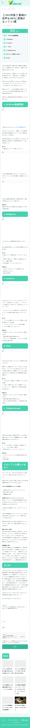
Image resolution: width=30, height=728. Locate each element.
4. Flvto (7, 46)
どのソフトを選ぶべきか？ (12, 54)
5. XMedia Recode (10, 50)
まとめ (7, 58)
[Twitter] (5, 724)
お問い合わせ (25, 720)
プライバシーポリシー (13, 720)
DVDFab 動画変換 (19, 127)
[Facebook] (3, 724)
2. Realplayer (8, 39)
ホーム (5, 9)
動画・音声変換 (12, 9)
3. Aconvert (8, 43)
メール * (4, 621)
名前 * (3, 627)
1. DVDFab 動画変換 (11, 35)
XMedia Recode (13, 408)
